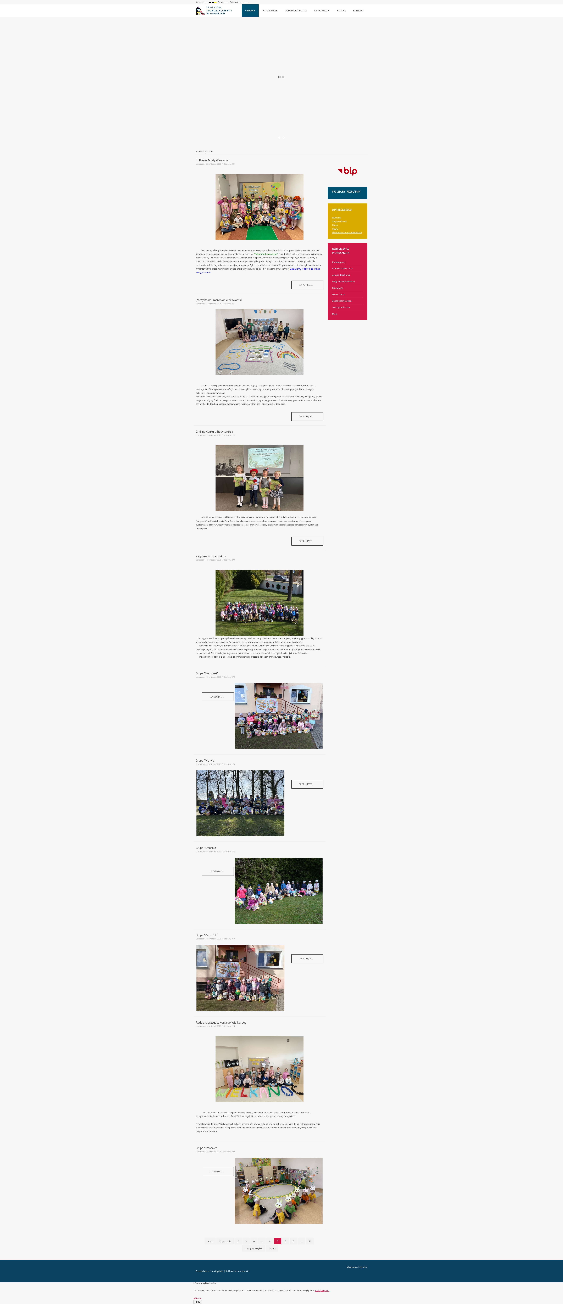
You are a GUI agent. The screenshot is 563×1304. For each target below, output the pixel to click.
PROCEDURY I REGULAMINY (346, 191)
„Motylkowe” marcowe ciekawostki (219, 300)
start (210, 1241)
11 (310, 1241)
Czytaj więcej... (306, 285)
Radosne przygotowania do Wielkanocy (221, 1022)
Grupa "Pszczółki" (207, 935)
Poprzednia (225, 1241)
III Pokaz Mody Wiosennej (212, 160)
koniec (272, 1248)
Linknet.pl (362, 1267)
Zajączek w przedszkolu (211, 556)
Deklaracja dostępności (237, 1271)
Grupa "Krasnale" (206, 848)
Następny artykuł (253, 1248)
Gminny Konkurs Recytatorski (215, 431)
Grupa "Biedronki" (207, 673)
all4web (197, 1298)
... (262, 1241)
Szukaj (365, 2)
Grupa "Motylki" (205, 760)
